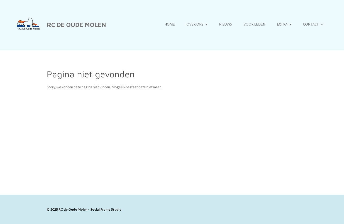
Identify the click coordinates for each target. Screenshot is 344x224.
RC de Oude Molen (76, 24)
